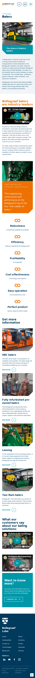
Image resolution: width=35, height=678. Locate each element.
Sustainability (6, 640)
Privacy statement (5, 672)
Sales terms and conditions (20, 672)
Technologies (6, 647)
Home (4, 636)
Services (21, 651)
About (20, 636)
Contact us (5, 644)
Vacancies (21, 647)
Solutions (21, 640)
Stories (20, 644)
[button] (13, 599)
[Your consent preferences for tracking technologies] (32, 675)
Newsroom (6, 651)
